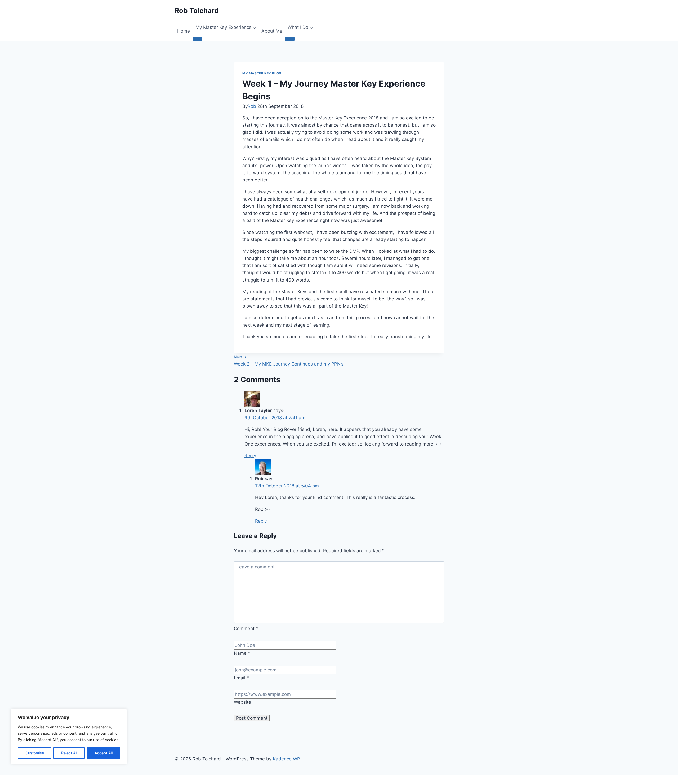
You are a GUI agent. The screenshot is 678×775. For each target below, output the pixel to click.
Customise (34, 753)
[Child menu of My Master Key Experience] (197, 39)
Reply (250, 455)
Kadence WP (286, 758)
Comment (246, 628)
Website (242, 702)
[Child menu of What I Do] (290, 39)
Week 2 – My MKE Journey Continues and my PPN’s (289, 361)
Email (241, 677)
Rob (252, 106)
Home (183, 31)
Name (242, 653)
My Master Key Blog (262, 73)
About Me (271, 31)
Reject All (69, 753)
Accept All (104, 753)
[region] (69, 736)
